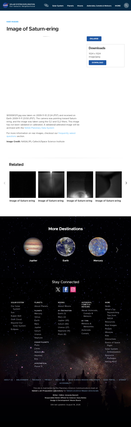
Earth (66, 261)
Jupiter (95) (63, 320)
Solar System (17, 302)
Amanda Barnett (71, 395)
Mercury (98, 261)
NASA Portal (109, 380)
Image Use (60, 380)
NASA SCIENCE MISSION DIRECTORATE (84, 380)
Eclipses (15, 329)
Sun (12, 313)
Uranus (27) (63, 327)
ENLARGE (94, 39)
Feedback (36, 380)
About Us (8, 380)
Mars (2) (62, 317)
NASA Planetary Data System (39, 128)
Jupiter (33, 261)
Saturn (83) (63, 324)
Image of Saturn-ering (22, 201)
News (107, 306)
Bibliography (22, 380)
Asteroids (86, 330)
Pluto (36, 345)
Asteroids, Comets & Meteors (86, 305)
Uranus (37, 334)
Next (126, 183)
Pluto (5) (62, 334)
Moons (61, 302)
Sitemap (122, 380)
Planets (38, 302)
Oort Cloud (16, 319)
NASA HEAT (111, 362)
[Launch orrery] (46, 6)
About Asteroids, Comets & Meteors (89, 313)
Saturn (37, 331)
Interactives (110, 339)
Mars (36, 324)
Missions (109, 332)
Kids (107, 336)
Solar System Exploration (22, 3)
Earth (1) (62, 314)
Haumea (38, 356)
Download (97, 63)
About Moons (64, 306)
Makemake (39, 352)
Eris (36, 359)
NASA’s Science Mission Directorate (83, 391)
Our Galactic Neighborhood (22, 7)
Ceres (37, 349)
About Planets (41, 306)
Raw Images (12, 22)
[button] (117, 6)
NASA (5, 5)
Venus (37, 317)
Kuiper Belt (16, 316)
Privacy (48, 380)
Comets (85, 334)
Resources (110, 322)
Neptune (38, 338)
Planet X (38, 366)
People (108, 329)
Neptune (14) (64, 331)
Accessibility (65, 383)
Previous (4, 183)
